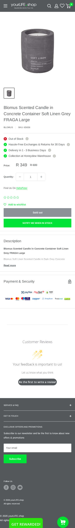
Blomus (8, 127)
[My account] (56, 6)
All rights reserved (12, 504)
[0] (68, 6)
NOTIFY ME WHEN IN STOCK (37, 223)
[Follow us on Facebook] (6, 487)
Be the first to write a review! (37, 382)
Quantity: (9, 176)
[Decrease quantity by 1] (20, 177)
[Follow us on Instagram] (13, 487)
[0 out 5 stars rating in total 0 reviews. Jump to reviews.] (12, 197)
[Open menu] (5, 5)
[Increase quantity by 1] (41, 177)
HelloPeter (21, 188)
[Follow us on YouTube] (20, 487)
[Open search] (49, 6)
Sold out (37, 212)
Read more (10, 265)
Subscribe (15, 458)
